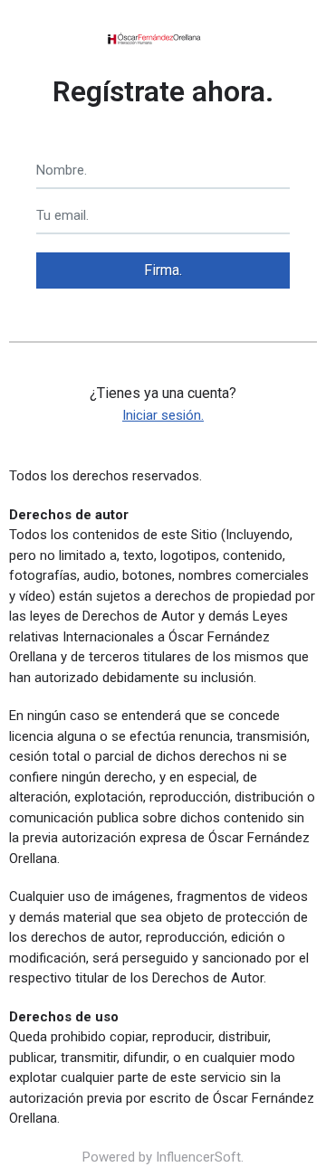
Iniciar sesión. (163, 415)
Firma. (163, 270)
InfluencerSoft (198, 1157)
